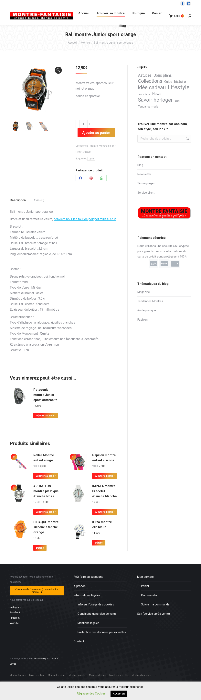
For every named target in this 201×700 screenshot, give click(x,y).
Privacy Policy (40, 659)
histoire (180, 81)
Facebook (15, 612)
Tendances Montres (150, 301)
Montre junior (106, 145)
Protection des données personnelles (102, 632)
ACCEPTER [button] (119, 693)
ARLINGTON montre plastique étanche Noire (46, 491)
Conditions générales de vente (97, 613)
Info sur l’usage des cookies (96, 604)
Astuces (145, 75)
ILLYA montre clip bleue (102, 524)
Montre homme (56, 675)
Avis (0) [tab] (39, 200)
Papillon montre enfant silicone (104, 457)
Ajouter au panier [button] (46, 415)
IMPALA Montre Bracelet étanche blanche (104, 491)
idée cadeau (152, 87)
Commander (149, 595)
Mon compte (145, 577)
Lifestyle (178, 87)
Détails (40, 547)
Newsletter (144, 174)
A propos (80, 586)
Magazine (143, 292)
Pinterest (15, 617)
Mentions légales (88, 623)
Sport (91, 159)
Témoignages (146, 183)
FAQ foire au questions (88, 577)
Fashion (142, 319)
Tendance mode (148, 106)
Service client (145, 192)
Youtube (14, 623)
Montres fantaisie (141, 675)
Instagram (15, 607)
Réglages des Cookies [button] (91, 693)
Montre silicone (97, 675)
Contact (79, 641)
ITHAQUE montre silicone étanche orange (46, 527)
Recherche (187, 139)
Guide (168, 82)
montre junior (144, 94)
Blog (140, 165)
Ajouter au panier (96, 133)
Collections (150, 81)
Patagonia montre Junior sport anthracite (45, 395)
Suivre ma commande (155, 604)
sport (177, 101)
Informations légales (87, 595)
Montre (94, 145)
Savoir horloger (155, 100)
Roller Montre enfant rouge (43, 457)
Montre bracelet (77, 675)
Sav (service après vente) (153, 613)
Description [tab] (18, 200)
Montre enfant (37, 675)
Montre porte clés (118, 675)
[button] (58, 70)
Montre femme (18, 675)
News (156, 94)
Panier (145, 586)
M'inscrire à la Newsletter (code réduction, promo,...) (37, 590)
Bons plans (162, 75)
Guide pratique (146, 310)
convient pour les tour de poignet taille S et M (85, 219)
